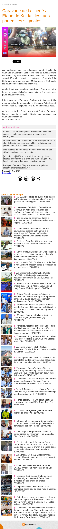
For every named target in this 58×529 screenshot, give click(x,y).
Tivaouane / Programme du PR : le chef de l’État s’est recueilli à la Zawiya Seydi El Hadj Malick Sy (34, 338)
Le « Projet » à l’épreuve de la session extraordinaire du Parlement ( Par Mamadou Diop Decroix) (34, 433)
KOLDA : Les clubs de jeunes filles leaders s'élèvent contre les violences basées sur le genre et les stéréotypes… (27, 134)
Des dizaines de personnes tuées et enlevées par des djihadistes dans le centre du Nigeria (27, 150)
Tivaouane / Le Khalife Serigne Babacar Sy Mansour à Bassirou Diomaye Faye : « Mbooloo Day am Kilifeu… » (35, 381)
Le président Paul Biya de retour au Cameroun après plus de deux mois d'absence (35, 487)
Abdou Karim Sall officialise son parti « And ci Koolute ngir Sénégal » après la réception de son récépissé (35, 264)
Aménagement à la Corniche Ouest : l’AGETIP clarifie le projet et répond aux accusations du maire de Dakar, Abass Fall (33, 275)
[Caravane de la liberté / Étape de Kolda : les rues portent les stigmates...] (29, 28)
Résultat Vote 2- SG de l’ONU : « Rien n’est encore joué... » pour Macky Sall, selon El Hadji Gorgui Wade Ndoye (35, 285)
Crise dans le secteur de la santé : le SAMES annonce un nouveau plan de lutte (33, 466)
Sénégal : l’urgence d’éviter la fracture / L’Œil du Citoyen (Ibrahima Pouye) (33, 316)
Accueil (5, 5)
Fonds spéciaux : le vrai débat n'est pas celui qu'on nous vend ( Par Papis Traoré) (33, 401)
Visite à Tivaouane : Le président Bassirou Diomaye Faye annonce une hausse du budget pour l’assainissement (35, 391)
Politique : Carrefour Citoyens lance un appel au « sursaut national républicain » (25, 166)
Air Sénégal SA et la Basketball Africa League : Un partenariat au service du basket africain (34, 457)
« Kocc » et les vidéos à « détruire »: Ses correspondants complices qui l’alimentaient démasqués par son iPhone (34, 423)
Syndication (30, 525)
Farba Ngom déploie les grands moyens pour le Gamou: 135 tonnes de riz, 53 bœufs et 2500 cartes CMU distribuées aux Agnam (35, 307)
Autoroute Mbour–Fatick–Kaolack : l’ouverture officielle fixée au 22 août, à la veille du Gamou (35, 349)
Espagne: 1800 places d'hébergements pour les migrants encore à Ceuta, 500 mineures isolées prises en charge (33, 478)
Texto (14, 5)
